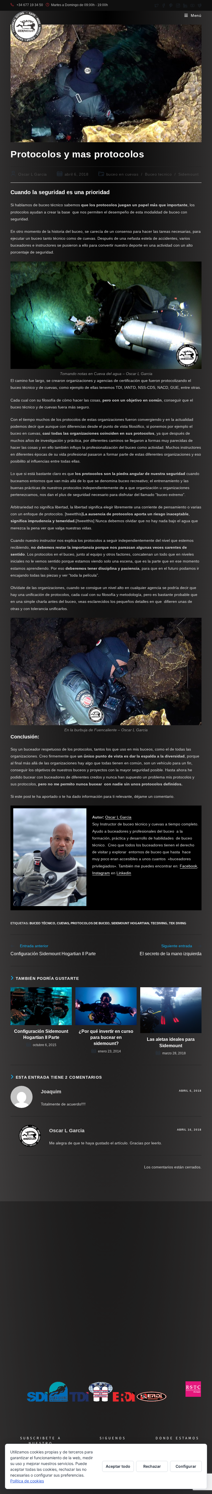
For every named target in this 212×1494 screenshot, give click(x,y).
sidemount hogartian (130, 923)
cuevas (63, 923)
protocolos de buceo (90, 923)
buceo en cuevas (122, 174)
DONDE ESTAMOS (177, 1438)
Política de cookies (27, 1481)
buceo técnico (42, 923)
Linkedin (123, 873)
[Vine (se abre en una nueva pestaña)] (199, 5)
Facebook (188, 866)
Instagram (101, 873)
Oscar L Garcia (32, 174)
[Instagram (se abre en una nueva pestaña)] (178, 5)
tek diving (177, 923)
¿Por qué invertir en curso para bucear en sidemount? (106, 1037)
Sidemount (188, 174)
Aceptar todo (118, 1466)
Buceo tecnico (158, 174)
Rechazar (152, 1466)
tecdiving (159, 923)
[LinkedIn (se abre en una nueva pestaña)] (185, 5)
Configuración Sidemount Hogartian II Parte (41, 1034)
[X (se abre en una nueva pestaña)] (156, 5)
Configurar (186, 1466)
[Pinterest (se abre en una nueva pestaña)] (170, 5)
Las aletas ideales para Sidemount (171, 1042)
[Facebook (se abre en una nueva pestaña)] (163, 5)
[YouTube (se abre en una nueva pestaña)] (192, 5)
